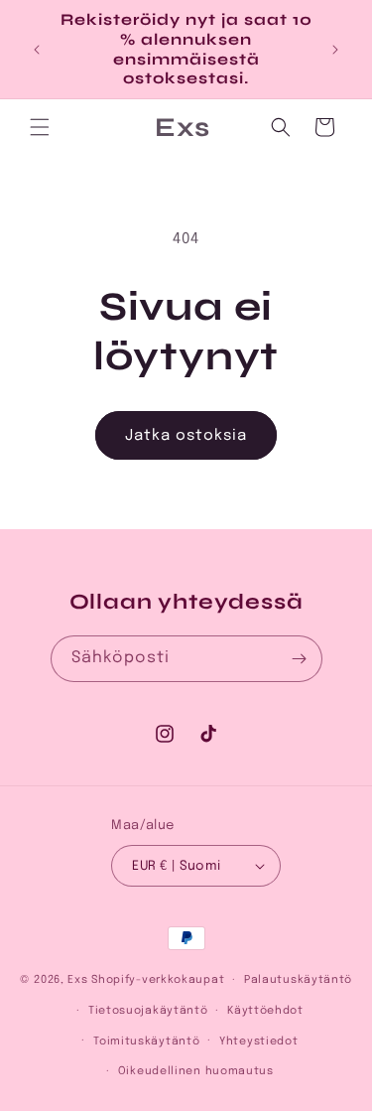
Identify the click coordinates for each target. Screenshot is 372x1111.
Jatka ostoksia (186, 436)
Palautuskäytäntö (298, 980)
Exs (77, 980)
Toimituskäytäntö (146, 1041)
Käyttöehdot (265, 1011)
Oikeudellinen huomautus (196, 1071)
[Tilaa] (299, 658)
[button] (40, 127)
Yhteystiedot (258, 1041)
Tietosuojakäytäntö (148, 1011)
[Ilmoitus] (335, 49)
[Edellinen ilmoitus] (37, 49)
